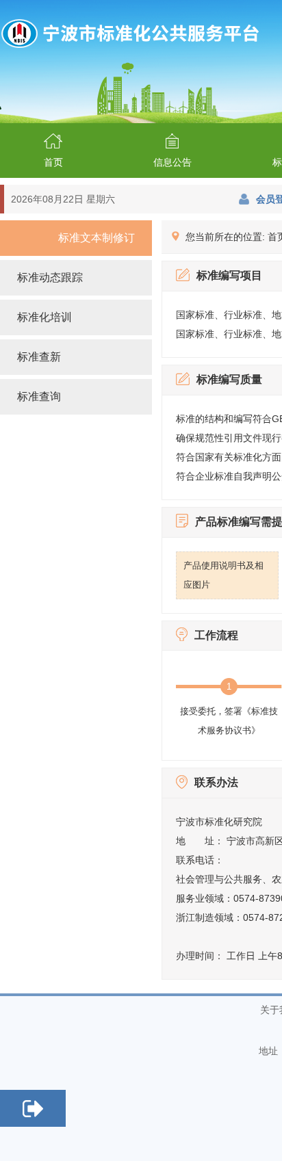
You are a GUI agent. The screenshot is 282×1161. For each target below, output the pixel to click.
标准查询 (39, 396)
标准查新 (39, 357)
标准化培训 (44, 317)
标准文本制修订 (96, 238)
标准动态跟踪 (50, 277)
